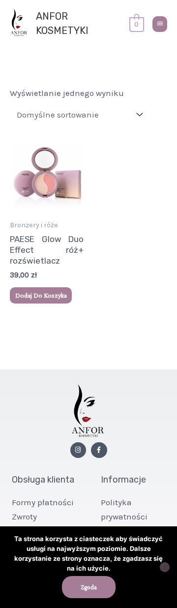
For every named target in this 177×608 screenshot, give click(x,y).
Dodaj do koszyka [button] (41, 295)
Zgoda (89, 587)
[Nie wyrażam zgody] (165, 567)
